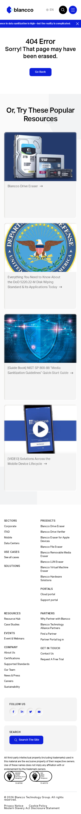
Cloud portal (47, 594)
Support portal (49, 600)
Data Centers (11, 543)
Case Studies (11, 624)
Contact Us (47, 653)
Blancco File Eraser (51, 547)
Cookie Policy (38, 806)
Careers (8, 681)
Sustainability (12, 687)
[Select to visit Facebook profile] (13, 712)
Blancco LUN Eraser (52, 562)
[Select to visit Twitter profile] (31, 712)
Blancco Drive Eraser (52, 526)
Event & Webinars (14, 638)
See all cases (11, 557)
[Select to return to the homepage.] (20, 10)
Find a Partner (48, 634)
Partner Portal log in (52, 639)
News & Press (12, 675)
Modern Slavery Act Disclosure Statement (32, 808)
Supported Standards (16, 664)
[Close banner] (77, 23)
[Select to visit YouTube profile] (39, 712)
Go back (40, 71)
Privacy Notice (14, 806)
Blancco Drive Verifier (52, 532)
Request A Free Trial (52, 659)
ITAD (7, 532)
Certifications (12, 658)
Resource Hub (12, 619)
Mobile (8, 537)
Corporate (10, 526)
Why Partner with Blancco (55, 619)
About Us (9, 652)
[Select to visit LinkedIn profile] (22, 712)
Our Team (9, 670)
